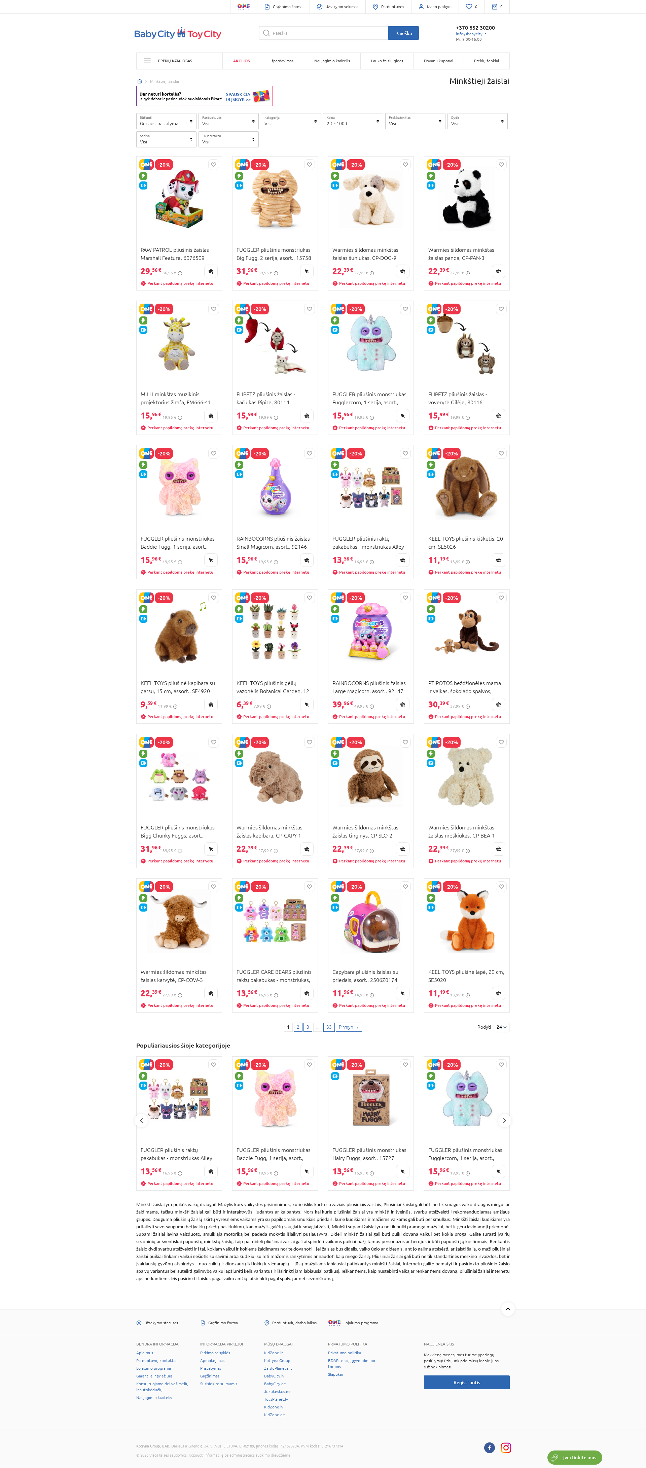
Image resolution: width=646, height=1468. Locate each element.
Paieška (403, 33)
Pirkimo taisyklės (215, 1353)
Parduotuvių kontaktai (156, 1360)
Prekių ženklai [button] (486, 61)
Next (504, 1120)
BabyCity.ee (275, 1383)
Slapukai (335, 1374)
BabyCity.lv (274, 1376)
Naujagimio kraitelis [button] (332, 61)
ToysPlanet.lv (276, 1399)
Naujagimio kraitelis (154, 1397)
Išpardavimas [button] (282, 61)
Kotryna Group (277, 1360)
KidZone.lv (273, 1407)
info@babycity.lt (471, 34)
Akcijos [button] (241, 60)
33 (329, 1027)
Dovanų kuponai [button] (438, 61)
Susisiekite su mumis (218, 1383)
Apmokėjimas (212, 1360)
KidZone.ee (274, 1414)
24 (499, 1027)
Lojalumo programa (153, 1368)
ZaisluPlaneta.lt (278, 1368)
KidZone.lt (273, 1353)
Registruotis (467, 1382)
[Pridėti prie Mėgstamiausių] (214, 165)
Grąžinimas (209, 1376)
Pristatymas (210, 1368)
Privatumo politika (344, 1353)
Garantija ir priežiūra (154, 1376)
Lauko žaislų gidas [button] (387, 61)
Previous (141, 1120)
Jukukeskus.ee (277, 1391)
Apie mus (144, 1353)
